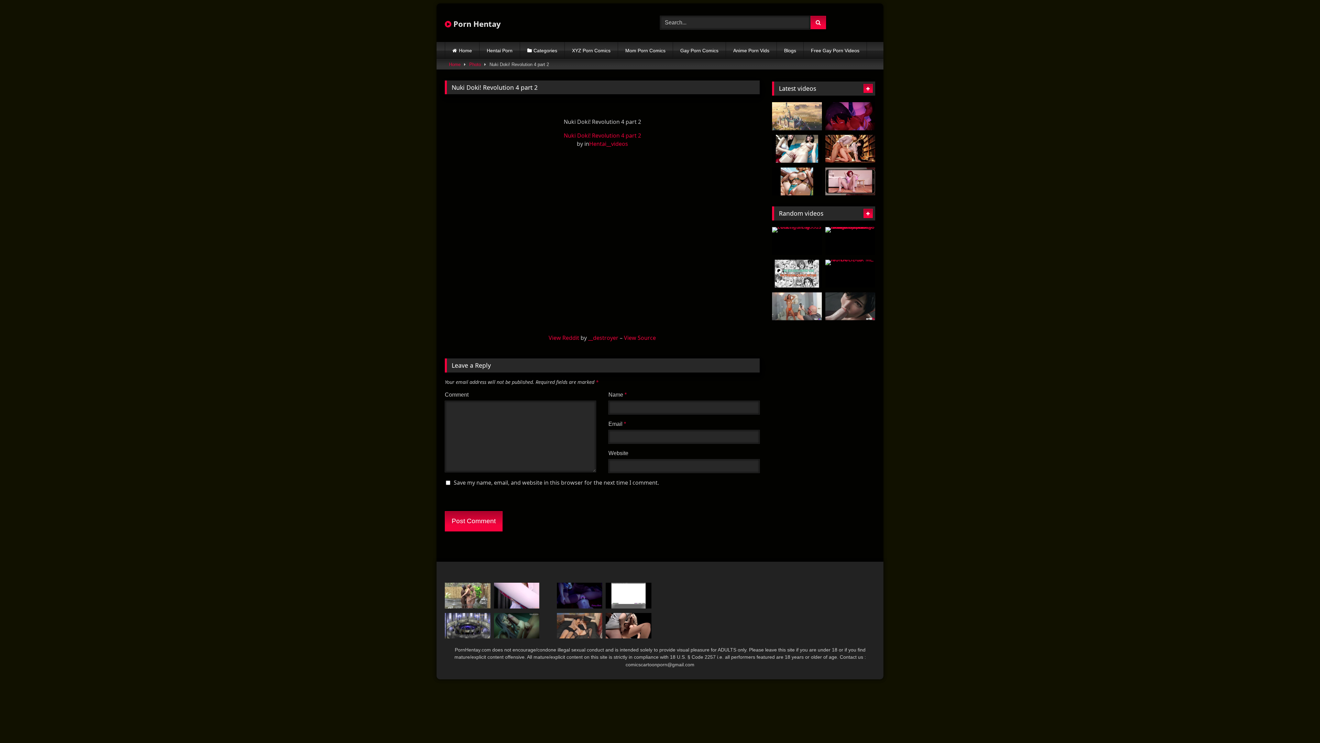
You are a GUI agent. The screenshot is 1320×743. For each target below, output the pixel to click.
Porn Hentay (476, 24)
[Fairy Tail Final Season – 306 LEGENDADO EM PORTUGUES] (468, 626)
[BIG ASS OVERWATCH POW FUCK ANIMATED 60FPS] (797, 274)
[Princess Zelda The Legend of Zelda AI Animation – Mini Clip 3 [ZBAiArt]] (797, 182)
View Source (640, 338)
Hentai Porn (500, 50)
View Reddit (564, 338)
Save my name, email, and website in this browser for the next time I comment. (556, 482)
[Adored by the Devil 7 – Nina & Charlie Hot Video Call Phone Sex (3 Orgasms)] (850, 182)
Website (618, 453)
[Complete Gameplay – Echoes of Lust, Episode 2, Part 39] (628, 626)
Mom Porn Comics (645, 50)
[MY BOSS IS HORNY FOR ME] (850, 274)
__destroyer (603, 338)
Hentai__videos (608, 144)
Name (617, 395)
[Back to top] (1298, 722)
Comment (457, 395)
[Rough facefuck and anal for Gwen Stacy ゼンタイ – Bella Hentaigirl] (517, 596)
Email (617, 424)
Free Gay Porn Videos (835, 50)
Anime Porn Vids (751, 50)
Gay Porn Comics (699, 50)
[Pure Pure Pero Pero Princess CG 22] (628, 596)
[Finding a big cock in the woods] (797, 241)
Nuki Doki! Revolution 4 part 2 (602, 135)
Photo (475, 64)
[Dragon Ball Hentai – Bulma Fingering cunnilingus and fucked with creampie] (580, 596)
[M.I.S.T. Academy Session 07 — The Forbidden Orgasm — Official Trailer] (797, 116)
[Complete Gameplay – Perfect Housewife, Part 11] (468, 596)
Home (465, 50)
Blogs (790, 50)
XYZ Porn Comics (591, 50)
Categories (545, 50)
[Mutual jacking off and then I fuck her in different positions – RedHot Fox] (580, 626)
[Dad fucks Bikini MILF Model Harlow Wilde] (797, 306)
